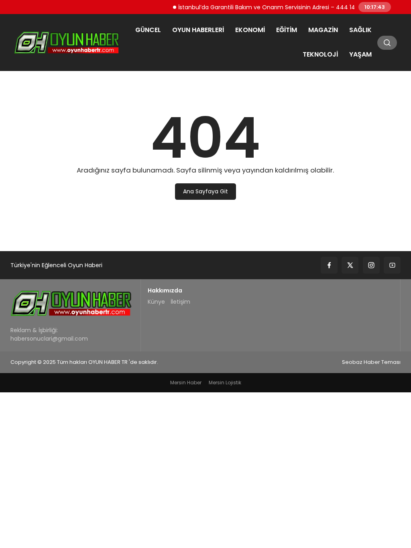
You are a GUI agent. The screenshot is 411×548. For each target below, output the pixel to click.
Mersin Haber (185, 382)
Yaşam (360, 54)
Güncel (148, 30)
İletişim (180, 302)
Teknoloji (320, 54)
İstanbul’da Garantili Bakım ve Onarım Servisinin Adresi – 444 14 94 (267, 7)
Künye (156, 302)
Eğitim (286, 30)
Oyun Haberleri (198, 30)
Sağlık (360, 30)
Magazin (323, 30)
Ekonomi (250, 30)
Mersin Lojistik (225, 382)
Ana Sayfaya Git (205, 191)
